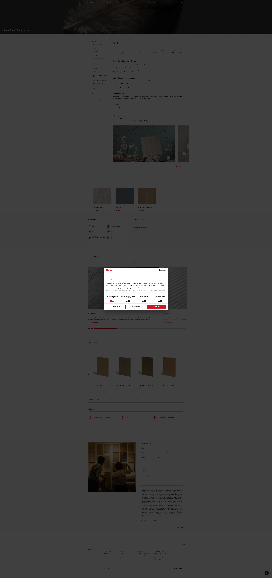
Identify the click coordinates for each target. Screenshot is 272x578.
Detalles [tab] (136, 275)
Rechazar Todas (116, 306)
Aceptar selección (136, 306)
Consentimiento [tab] (115, 275)
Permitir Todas (156, 306)
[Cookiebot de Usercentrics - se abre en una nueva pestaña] (160, 270)
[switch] (128, 301)
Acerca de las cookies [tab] (157, 275)
